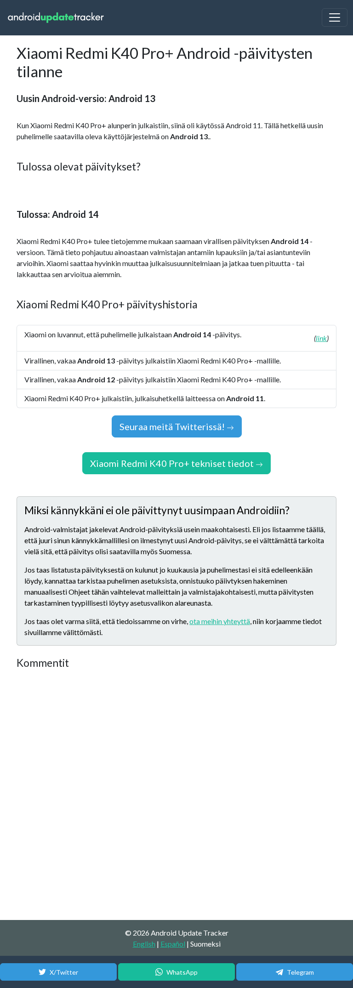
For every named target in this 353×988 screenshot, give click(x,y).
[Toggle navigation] (334, 17)
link (321, 338)
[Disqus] (176, 795)
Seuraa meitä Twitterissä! (173, 426)
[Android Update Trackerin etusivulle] (56, 17)
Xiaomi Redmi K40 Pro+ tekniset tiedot (173, 463)
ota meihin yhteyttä (219, 621)
